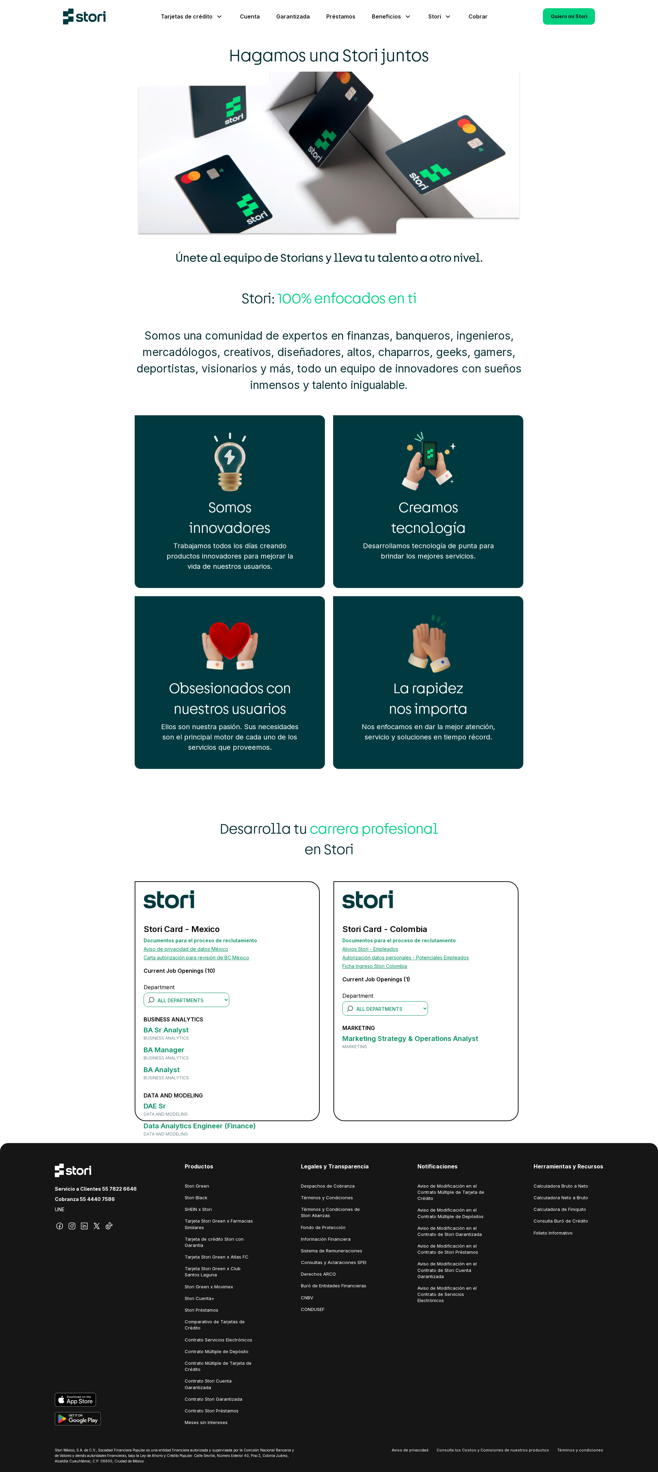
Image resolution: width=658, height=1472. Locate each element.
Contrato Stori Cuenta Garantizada (208, 1384)
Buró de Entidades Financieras (333, 1285)
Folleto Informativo (553, 1233)
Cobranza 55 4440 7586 (85, 1199)
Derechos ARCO (318, 1274)
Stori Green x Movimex (209, 1286)
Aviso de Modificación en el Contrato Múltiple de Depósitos (450, 1213)
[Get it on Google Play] (96, 1419)
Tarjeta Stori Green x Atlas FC (216, 1257)
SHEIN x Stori (198, 1209)
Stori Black (196, 1197)
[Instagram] (72, 1226)
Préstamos (340, 16)
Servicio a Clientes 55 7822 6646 (96, 1189)
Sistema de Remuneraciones (331, 1250)
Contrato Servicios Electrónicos (218, 1339)
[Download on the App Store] (96, 1400)
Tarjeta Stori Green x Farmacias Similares (219, 1224)
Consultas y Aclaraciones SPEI (333, 1262)
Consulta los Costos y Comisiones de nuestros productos (493, 1450)
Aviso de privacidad (410, 1450)
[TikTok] (109, 1226)
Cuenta (250, 16)
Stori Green (197, 1186)
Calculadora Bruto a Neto (561, 1186)
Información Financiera (326, 1239)
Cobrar (478, 16)
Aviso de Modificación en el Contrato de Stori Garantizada (449, 1231)
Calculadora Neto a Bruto (561, 1197)
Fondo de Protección (323, 1227)
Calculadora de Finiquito (560, 1209)
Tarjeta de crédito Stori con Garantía (214, 1242)
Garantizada (293, 16)
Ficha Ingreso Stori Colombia (374, 966)
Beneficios (386, 16)
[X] (96, 1226)
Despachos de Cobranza (328, 1186)
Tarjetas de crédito (186, 16)
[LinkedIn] (84, 1226)
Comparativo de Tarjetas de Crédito (215, 1324)
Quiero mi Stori (569, 16)
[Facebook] (59, 1226)
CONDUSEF (313, 1309)
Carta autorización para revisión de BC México (196, 957)
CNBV (307, 1297)
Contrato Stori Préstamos (212, 1410)
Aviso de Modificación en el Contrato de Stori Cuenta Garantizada (447, 1270)
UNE (59, 1209)
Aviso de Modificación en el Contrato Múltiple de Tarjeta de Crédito (450, 1192)
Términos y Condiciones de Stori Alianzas (330, 1212)
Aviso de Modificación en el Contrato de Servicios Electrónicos (447, 1294)
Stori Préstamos (201, 1310)
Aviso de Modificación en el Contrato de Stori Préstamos (447, 1249)
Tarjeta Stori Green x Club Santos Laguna (213, 1271)
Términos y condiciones (580, 1450)
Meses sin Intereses (206, 1422)
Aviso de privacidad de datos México (186, 949)
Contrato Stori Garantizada (213, 1399)
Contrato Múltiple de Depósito (216, 1351)
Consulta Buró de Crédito (561, 1221)
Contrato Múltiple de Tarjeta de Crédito (218, 1366)
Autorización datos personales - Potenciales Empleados (405, 957)
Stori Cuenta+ (200, 1298)
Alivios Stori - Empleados (370, 949)
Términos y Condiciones (327, 1197)
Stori (434, 16)
